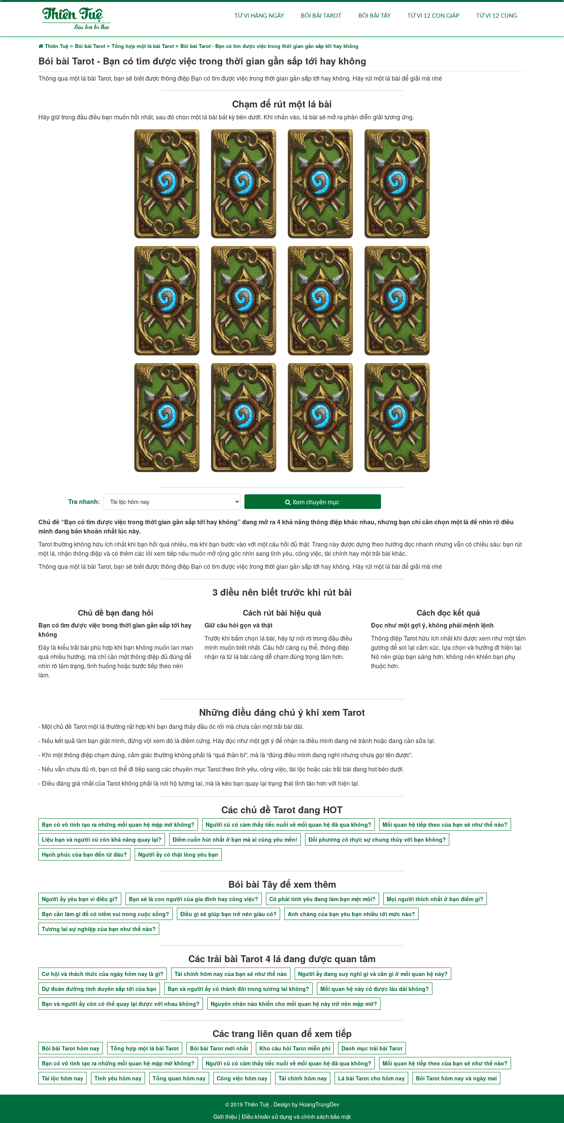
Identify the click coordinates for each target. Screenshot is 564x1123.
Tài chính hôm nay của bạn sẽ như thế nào (231, 974)
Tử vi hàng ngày (259, 16)
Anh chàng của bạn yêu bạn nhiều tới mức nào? (351, 914)
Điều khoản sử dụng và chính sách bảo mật (296, 1116)
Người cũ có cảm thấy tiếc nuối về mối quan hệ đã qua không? (288, 824)
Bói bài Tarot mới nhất (219, 1048)
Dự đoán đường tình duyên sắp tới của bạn (99, 989)
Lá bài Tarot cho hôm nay (371, 1078)
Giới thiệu (225, 1116)
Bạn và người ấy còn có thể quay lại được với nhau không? (121, 1003)
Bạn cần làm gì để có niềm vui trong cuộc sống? (105, 914)
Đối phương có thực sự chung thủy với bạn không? (377, 839)
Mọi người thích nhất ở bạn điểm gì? (435, 899)
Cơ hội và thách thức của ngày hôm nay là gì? (102, 974)
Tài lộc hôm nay (62, 1078)
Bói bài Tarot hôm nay (70, 1048)
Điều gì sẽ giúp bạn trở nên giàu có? (228, 914)
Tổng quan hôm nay (179, 1078)
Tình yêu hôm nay (118, 1078)
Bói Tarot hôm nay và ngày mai (456, 1078)
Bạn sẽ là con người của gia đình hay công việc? (193, 899)
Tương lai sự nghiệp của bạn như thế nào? (99, 929)
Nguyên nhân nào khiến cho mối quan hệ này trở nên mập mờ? (294, 1003)
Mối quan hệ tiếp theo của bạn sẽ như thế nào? (445, 824)
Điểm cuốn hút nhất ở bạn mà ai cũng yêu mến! (235, 839)
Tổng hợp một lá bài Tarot (144, 1048)
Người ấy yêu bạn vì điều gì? (80, 899)
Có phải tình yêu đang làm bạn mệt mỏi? (322, 899)
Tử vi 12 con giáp (433, 16)
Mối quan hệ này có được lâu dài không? (374, 989)
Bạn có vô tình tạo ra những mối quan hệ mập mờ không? (118, 824)
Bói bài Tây (374, 16)
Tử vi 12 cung (496, 16)
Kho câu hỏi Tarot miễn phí (294, 1048)
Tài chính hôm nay (303, 1078)
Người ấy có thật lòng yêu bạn (178, 854)
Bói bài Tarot (321, 16)
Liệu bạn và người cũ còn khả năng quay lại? (102, 839)
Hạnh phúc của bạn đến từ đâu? (84, 854)
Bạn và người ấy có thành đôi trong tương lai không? (238, 989)
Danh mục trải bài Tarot (371, 1048)
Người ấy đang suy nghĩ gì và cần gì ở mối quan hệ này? (373, 974)
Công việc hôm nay (242, 1078)
